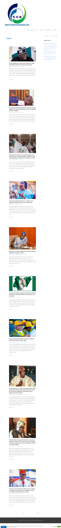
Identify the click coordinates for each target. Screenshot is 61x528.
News (37, 29)
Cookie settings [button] (54, 526)
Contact (41, 29)
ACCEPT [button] (59, 526)
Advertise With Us (48, 29)
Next (38, 513)
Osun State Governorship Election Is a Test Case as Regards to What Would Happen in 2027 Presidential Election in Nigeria (22, 109)
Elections (10, 341)
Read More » (11, 79)
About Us (32, 29)
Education (11, 394)
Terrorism (13, 66)
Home (28, 29)
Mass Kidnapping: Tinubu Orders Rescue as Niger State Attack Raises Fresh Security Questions (50, 58)
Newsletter (54, 29)
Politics (13, 112)
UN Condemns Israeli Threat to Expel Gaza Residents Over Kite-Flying (49, 53)
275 (23, 513)
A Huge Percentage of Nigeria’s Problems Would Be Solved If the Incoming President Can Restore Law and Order (22, 294)
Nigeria (10, 66)
